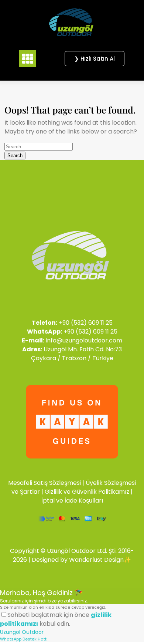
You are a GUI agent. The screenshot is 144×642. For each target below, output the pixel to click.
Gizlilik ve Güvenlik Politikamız (87, 491)
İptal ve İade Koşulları (72, 500)
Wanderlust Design (96, 559)
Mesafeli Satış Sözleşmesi (44, 483)
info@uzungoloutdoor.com (84, 340)
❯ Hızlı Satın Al (94, 58)
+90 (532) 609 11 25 (86, 322)
